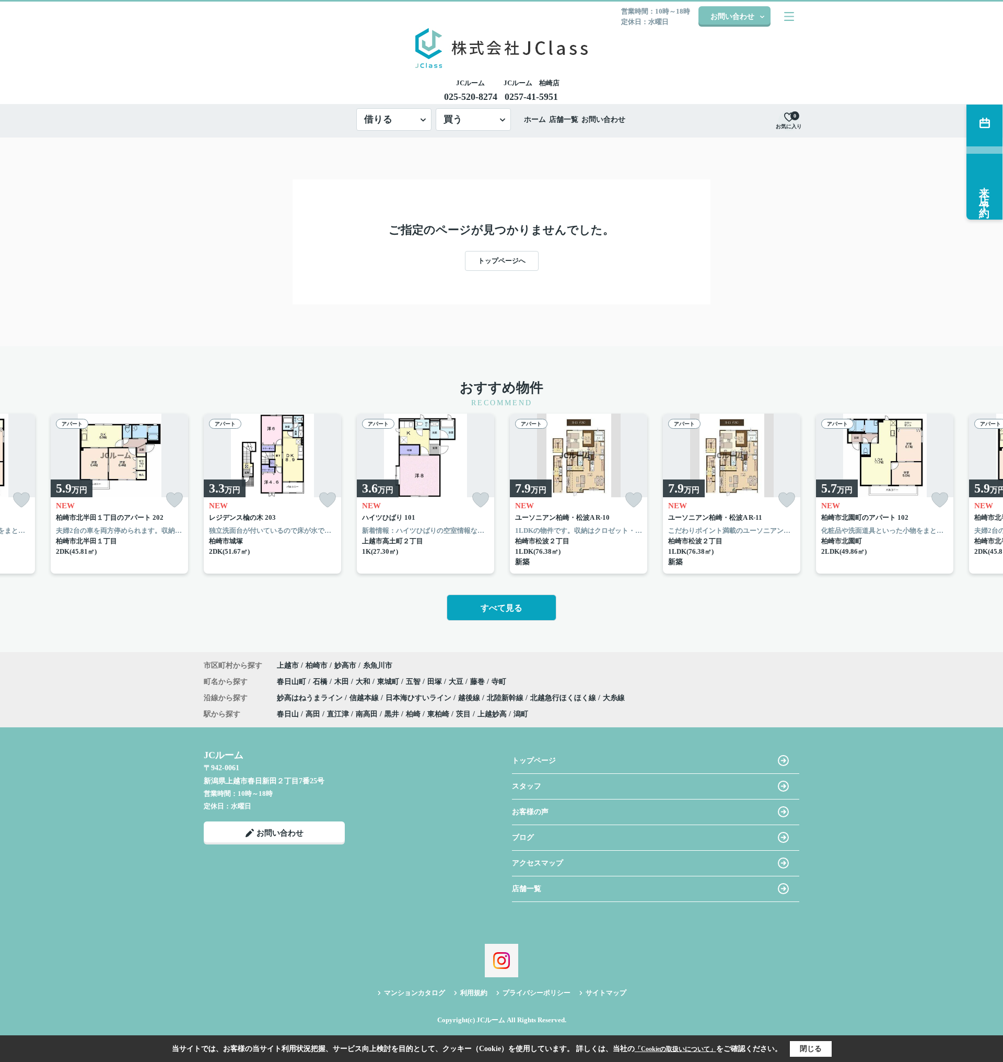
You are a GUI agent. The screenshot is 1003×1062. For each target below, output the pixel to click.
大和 (364, 682)
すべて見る (501, 607)
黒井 (391, 714)
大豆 (457, 682)
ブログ (523, 837)
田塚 (435, 682)
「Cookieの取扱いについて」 (675, 1049)
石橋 (321, 682)
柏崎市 (317, 665)
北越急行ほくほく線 (564, 698)
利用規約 (473, 993)
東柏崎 (438, 714)
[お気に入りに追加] (21, 500)
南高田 (367, 714)
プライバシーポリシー (536, 993)
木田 (342, 682)
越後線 (470, 698)
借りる (378, 119)
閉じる (811, 1049)
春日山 (288, 714)
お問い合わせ (732, 16)
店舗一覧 (563, 119)
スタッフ (526, 786)
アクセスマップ (537, 863)
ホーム (535, 119)
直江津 (338, 714)
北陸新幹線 (506, 698)
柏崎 (413, 714)
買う (453, 119)
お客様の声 (530, 812)
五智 (414, 682)
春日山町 (292, 682)
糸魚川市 (377, 665)
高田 (313, 714)
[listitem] (272, 494)
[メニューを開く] (789, 16)
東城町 (389, 682)
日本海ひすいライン (419, 698)
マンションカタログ (414, 993)
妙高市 (345, 665)
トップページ (534, 760)
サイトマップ (606, 993)
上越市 (288, 665)
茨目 (463, 714)
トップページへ (502, 261)
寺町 (499, 682)
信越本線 (365, 698)
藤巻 (478, 682)
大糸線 (614, 698)
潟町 (521, 714)
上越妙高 (492, 714)
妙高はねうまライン (311, 698)
